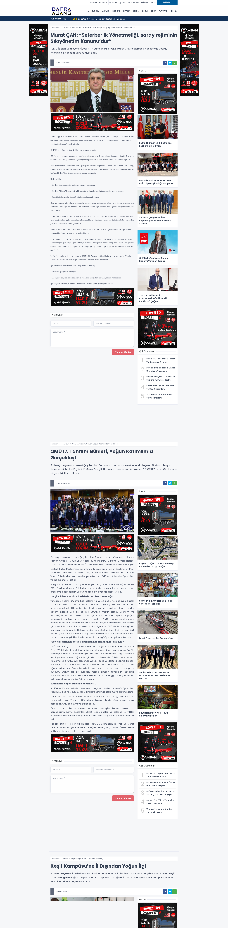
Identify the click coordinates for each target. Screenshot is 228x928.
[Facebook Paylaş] (165, 63)
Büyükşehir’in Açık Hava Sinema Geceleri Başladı (99, 18)
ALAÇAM (163, 11)
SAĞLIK (145, 11)
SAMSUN (66, 444)
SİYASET (126, 11)
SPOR (153, 11)
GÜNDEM (95, 11)
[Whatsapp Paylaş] (174, 63)
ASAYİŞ (105, 11)
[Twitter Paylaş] (170, 63)
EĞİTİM (136, 11)
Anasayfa (55, 27)
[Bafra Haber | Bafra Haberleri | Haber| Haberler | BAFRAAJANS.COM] (62, 11)
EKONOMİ (116, 11)
